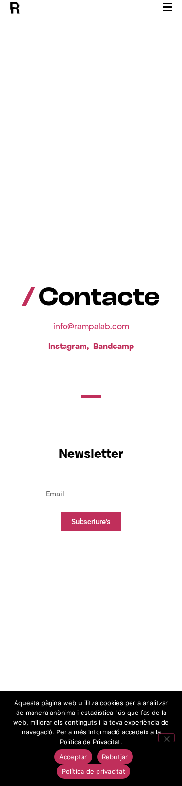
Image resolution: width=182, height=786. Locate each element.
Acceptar (73, 757)
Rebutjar (115, 757)
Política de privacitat (93, 771)
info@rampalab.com (91, 326)
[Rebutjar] (166, 737)
